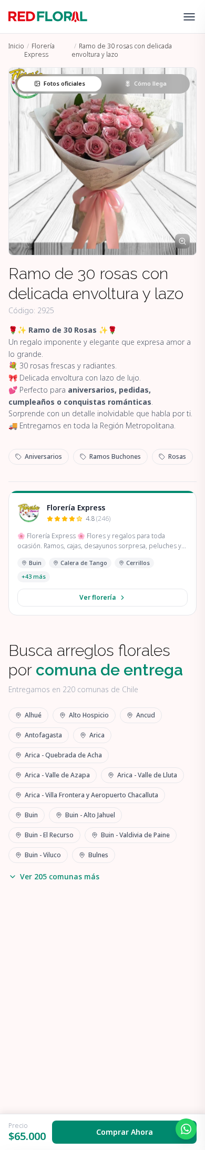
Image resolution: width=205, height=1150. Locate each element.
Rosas (177, 456)
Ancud (145, 715)
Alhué (33, 715)
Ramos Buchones (115, 456)
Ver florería (97, 597)
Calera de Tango (83, 563)
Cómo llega (150, 83)
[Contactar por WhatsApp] (186, 1128)
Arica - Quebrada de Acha (63, 755)
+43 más (34, 576)
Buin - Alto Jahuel (90, 814)
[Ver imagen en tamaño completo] (182, 241)
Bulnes (98, 854)
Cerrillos (138, 563)
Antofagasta (43, 735)
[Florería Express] (28, 513)
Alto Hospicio (89, 715)
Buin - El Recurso (49, 834)
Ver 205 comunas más (59, 876)
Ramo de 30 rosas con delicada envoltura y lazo (121, 50)
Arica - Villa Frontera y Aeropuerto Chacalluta (91, 794)
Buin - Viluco (43, 854)
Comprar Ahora (124, 1132)
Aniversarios (43, 456)
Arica (97, 735)
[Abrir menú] (189, 16)
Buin (35, 563)
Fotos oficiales (64, 83)
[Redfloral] (47, 17)
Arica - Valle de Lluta (147, 775)
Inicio (16, 46)
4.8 (98, 519)
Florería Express (39, 50)
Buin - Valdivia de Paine (135, 834)
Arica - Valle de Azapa (57, 775)
